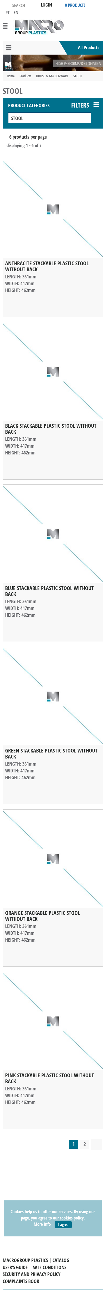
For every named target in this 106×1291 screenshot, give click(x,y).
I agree (63, 1224)
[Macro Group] (39, 27)
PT (7, 12)
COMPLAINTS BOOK (21, 1281)
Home (11, 75)
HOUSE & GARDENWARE (52, 75)
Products (25, 75)
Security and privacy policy (31, 1274)
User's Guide (15, 1267)
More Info (42, 1224)
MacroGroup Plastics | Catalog (36, 1260)
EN (16, 12)
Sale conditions (49, 1267)
